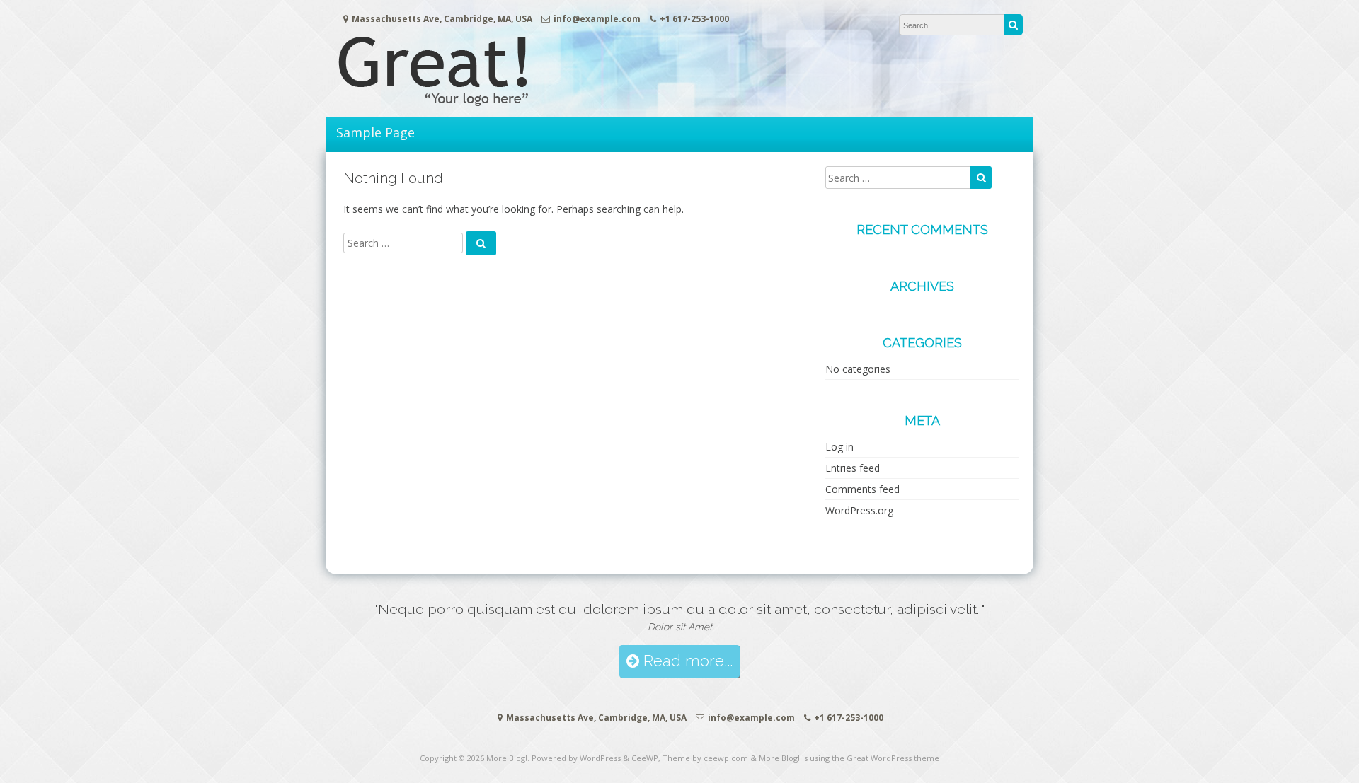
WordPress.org (859, 510)
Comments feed (862, 489)
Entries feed (852, 468)
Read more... (686, 661)
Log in (839, 446)
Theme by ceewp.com (705, 758)
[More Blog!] (460, 102)
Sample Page (375, 132)
